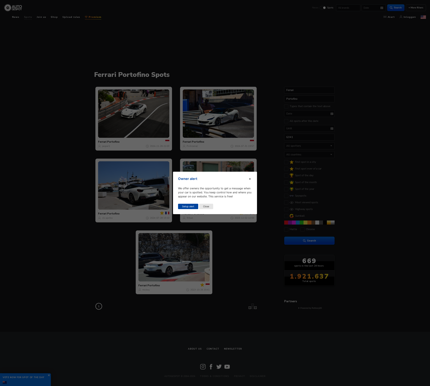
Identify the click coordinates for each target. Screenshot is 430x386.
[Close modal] (250, 179)
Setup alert (188, 206)
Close (206, 206)
